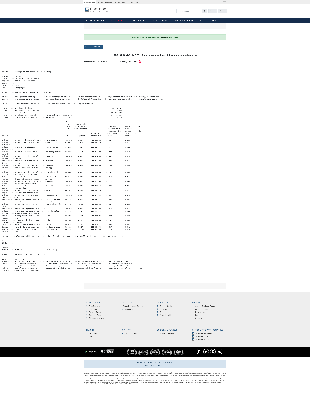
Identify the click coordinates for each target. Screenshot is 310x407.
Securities (93, 333)
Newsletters (129, 309)
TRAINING (214, 20)
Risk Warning (200, 312)
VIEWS (202, 20)
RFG (130, 62)
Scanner (222, 11)
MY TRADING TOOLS (94, 20)
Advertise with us (167, 315)
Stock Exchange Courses (133, 306)
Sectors (212, 11)
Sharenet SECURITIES (104, 2)
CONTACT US (212, 2)
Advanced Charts (131, 333)
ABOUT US (203, 2)
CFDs (91, 336)
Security (198, 318)
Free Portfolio (94, 306)
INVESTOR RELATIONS (184, 20)
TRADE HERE (137, 20)
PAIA (197, 315)
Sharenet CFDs (119, 2)
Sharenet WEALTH (133, 2)
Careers (163, 312)
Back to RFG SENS (94, 47)
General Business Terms (205, 306)
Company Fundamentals (98, 315)
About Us (163, 309)
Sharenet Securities (204, 333)
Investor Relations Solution (171, 333)
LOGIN (219, 2)
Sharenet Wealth (202, 339)
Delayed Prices (95, 312)
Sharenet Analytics (96, 318)
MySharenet (163, 37)
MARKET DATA (116, 20)
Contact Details (166, 306)
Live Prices (93, 309)
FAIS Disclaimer (202, 309)
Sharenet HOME (89, 2)
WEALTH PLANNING (160, 20)
